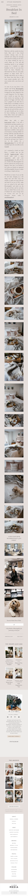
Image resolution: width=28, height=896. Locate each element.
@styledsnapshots (9, 197)
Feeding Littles (14, 845)
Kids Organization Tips (18, 685)
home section (8, 122)
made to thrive (18, 811)
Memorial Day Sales (18, 663)
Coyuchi (7, 146)
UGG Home (20, 135)
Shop (14, 827)
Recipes (14, 843)
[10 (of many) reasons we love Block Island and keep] (18, 752)
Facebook (14, 876)
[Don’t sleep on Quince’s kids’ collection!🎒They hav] (9, 752)
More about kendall (14, 736)
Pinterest (14, 871)
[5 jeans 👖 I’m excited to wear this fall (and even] (18, 746)
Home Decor (9, 680)
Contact (14, 821)
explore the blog (14, 806)
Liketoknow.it (14, 836)
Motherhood (19, 681)
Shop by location (14, 832)
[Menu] (2, 2)
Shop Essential (14, 834)
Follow (14, 867)
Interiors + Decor (9, 661)
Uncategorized (14, 6)
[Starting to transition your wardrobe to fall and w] (9, 746)
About (14, 816)
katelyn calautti (10, 811)
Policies (14, 823)
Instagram (14, 869)
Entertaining (14, 847)
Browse (14, 840)
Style (19, 661)
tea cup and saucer (9, 159)
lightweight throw (9, 142)
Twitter (14, 873)
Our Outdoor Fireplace (9, 663)
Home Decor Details (9, 683)
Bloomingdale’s (19, 88)
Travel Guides (14, 856)
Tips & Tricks (14, 858)
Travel (14, 853)
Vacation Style (14, 860)
